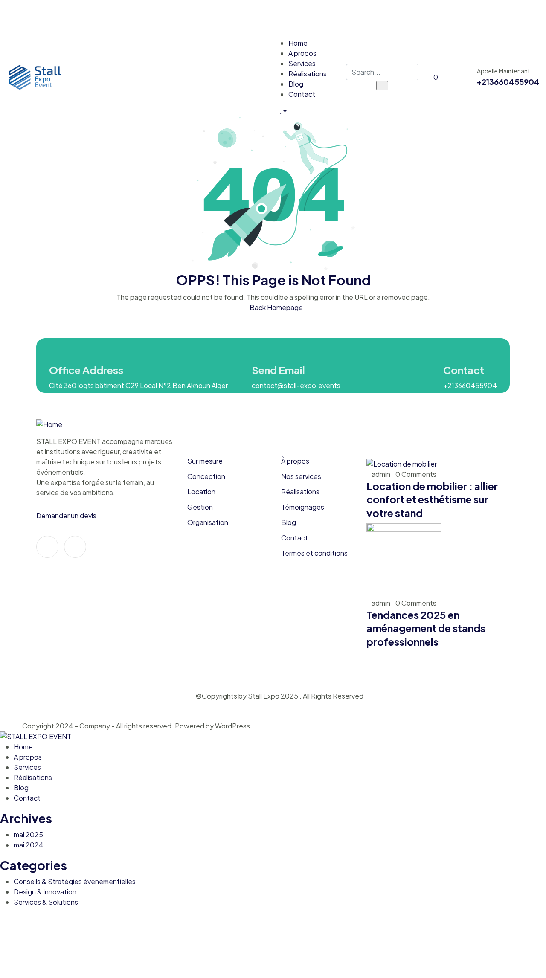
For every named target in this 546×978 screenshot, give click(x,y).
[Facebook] (529, 17)
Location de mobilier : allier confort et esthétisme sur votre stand (432, 499)
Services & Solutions (46, 901)
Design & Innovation (45, 891)
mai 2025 (28, 834)
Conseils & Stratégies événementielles (75, 881)
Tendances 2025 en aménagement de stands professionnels (425, 628)
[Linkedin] (75, 547)
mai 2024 (29, 844)
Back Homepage (275, 307)
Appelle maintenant (503, 71)
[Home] (54, 76)
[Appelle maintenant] (462, 77)
